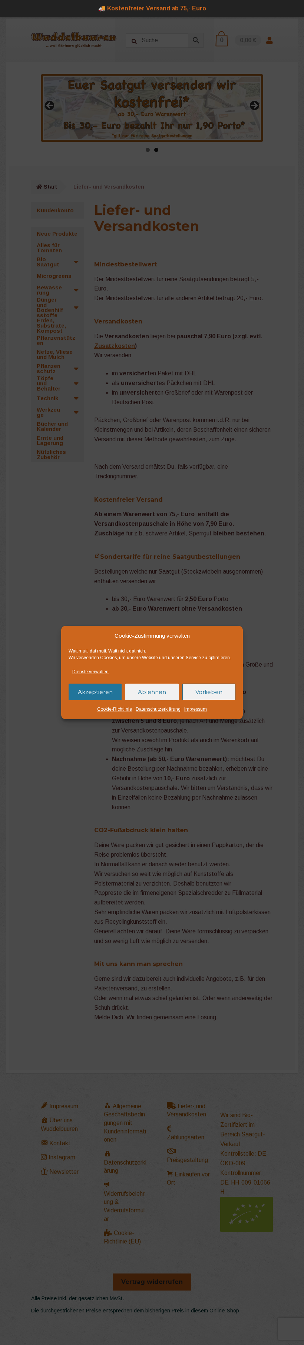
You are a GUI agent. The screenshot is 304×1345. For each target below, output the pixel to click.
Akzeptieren (95, 691)
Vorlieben (208, 691)
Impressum (195, 709)
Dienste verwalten (90, 671)
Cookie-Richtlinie (114, 709)
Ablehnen (152, 691)
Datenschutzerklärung (158, 709)
